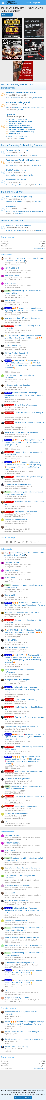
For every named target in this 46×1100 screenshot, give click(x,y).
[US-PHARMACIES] (12, 49)
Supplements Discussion (17, 150)
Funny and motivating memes (16, 230)
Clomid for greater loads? (14, 155)
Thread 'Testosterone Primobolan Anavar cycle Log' (24, 1039)
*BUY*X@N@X (10, 283)
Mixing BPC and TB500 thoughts (17, 385)
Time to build (9, 300)
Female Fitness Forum (16, 179)
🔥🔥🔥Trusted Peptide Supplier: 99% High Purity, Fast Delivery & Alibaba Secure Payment (24, 309)
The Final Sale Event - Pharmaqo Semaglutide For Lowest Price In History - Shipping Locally (24, 394)
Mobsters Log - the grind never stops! (24, 477)
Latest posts (6, 254)
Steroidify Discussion (16, 129)
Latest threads (7, 831)
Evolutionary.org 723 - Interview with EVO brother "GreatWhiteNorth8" (23, 493)
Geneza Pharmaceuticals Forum (19, 125)
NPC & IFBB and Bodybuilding (19, 196)
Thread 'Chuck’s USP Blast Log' (16, 1046)
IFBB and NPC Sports (12, 191)
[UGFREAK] (34, 49)
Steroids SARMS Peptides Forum (21, 92)
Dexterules (19, 214)
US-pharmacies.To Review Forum (20, 121)
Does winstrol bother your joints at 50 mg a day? (23, 945)
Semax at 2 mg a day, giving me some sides (21, 432)
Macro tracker (11, 175)
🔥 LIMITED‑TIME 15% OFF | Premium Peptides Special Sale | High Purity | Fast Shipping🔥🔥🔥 (23, 336)
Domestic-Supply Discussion (18, 119)
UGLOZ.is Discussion (15, 123)
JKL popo (21, 110)
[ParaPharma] (23, 71)
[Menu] (3, 2)
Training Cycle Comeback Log (21, 512)
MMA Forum (11, 206)
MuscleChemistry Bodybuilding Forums (21, 145)
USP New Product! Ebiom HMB (16, 136)
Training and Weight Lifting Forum (22, 160)
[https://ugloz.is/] (12, 28)
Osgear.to (31, 129)
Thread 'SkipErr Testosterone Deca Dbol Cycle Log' (23, 1031)
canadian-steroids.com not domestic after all (21, 938)
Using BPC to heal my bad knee (16, 997)
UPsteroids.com (14, 134)
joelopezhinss (37, 98)
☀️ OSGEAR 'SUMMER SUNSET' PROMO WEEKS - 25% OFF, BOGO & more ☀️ (23, 971)
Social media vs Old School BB (16, 202)
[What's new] (43, 2)
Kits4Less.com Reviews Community (21, 132)
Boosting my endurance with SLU (17, 519)
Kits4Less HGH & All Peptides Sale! (17, 484)
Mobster (21, 138)
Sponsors (10, 114)
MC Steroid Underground (18, 102)
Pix (5, 527)
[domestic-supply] (34, 28)
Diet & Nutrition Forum (16, 170)
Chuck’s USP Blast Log (12, 345)
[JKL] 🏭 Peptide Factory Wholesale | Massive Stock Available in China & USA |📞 (24, 259)
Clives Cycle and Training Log (21, 405)
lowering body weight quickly (16, 185)
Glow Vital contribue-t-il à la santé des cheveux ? (23, 318)
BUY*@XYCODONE (12, 165)
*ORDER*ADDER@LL (13, 98)
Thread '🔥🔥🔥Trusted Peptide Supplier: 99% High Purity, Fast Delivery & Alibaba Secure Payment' (24, 1022)
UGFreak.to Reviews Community (20, 127)
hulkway (34, 155)
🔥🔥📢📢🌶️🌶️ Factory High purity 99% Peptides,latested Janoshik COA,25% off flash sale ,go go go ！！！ (24, 442)
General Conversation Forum (19, 225)
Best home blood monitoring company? (19, 963)
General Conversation (12, 220)
